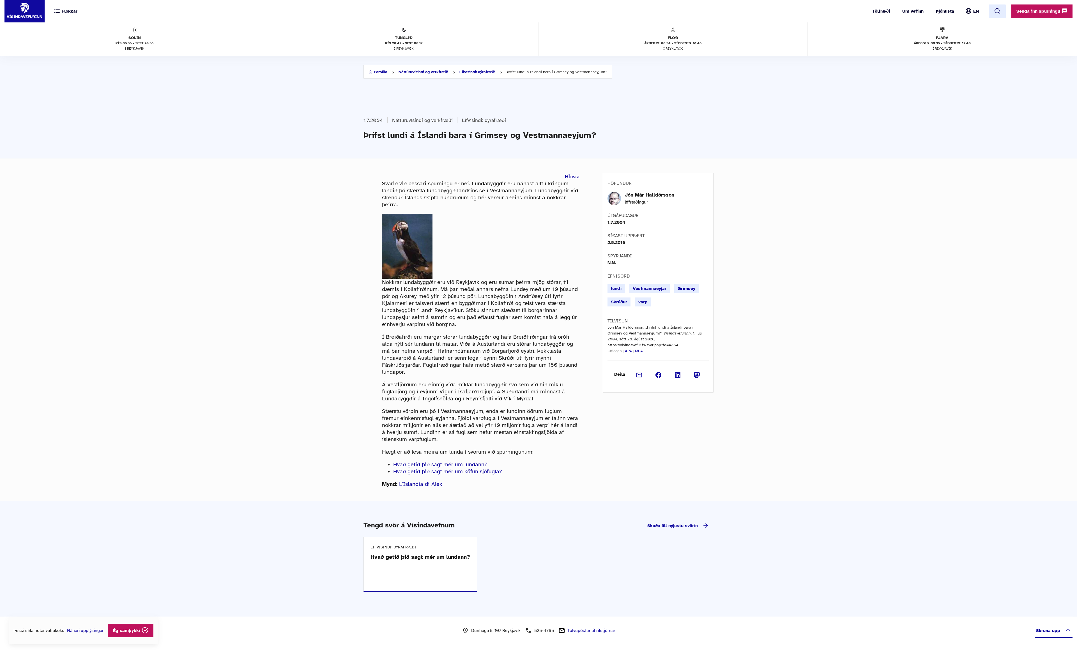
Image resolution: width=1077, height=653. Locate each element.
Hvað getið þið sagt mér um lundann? (440, 464)
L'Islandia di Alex (420, 484)
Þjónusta (945, 11)
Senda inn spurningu (1039, 11)
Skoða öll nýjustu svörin (672, 526)
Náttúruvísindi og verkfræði (423, 72)
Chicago (614, 351)
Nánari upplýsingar (85, 630)
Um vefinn (913, 11)
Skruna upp (1048, 630)
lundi (616, 288)
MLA (639, 351)
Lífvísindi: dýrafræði (477, 72)
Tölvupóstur (591, 630)
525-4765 (544, 630)
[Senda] (639, 374)
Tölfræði (881, 11)
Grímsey (686, 288)
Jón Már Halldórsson (649, 195)
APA (628, 351)
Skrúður (619, 302)
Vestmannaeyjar (649, 288)
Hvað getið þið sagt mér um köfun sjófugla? (447, 471)
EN (976, 11)
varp (643, 302)
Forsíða (380, 72)
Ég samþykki (127, 630)
